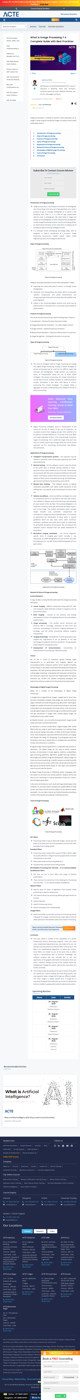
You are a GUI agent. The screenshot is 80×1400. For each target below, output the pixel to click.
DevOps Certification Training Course (34, 1179)
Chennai (27, 1231)
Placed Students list (29, 1153)
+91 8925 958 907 (70, 1202)
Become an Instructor (26, 1170)
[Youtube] (67, 1145)
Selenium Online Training (12, 1183)
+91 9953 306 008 (12, 1202)
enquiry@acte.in (50, 1204)
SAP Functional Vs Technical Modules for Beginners (13, 78)
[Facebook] (71, 1145)
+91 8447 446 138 (12, 1217)
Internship (6, 1149)
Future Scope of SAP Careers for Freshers (12, 70)
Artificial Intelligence (10, 1187)
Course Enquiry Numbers (40, 8)
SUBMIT (58, 1396)
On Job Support (19, 1149)
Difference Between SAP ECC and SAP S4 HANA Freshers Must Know (13, 55)
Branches (24, 1166)
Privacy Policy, (8, 1379)
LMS (56, 20)
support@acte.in (11, 1220)
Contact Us (43, 1166)
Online (52, 1231)
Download (69, 928)
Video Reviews (32, 1149)
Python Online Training (58, 1179)
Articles (33, 26)
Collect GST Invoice (11, 1157)
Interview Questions (56, 26)
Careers (33, 1166)
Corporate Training (9, 1170)
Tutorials (42, 26)
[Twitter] (63, 1145)
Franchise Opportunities (46, 1170)
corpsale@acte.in (69, 1204)
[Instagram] (55, 1145)
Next (73, 73)
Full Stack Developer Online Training (60, 1183)
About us (6, 1166)
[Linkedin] (59, 1145)
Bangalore (40, 1231)
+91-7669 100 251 (51, 1202)
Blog (45, 1146)
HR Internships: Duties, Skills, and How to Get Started (13, 39)
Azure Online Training (28, 1187)
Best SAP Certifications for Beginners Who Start (13, 86)
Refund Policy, (20, 1379)
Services (15, 1166)
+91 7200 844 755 (31, 1202)
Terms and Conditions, (36, 1379)
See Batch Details (56, 418)
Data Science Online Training (34, 1183)
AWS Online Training (10, 1179)
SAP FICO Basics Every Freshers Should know (12, 94)
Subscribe (53, 194)
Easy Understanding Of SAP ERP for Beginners (13, 47)
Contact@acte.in (11, 1204)
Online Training (55, 1166)
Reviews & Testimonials (11, 1153)
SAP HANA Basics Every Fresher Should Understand (13, 62)
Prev (34, 73)
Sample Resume (25, 1146)
